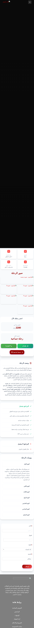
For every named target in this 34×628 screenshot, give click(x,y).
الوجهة (30, 544)
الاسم (30, 525)
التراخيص (17, 611)
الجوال (30, 535)
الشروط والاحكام (17, 623)
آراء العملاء (17, 619)
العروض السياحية (17, 608)
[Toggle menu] (29, 2)
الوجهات (17, 615)
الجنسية (29, 554)
